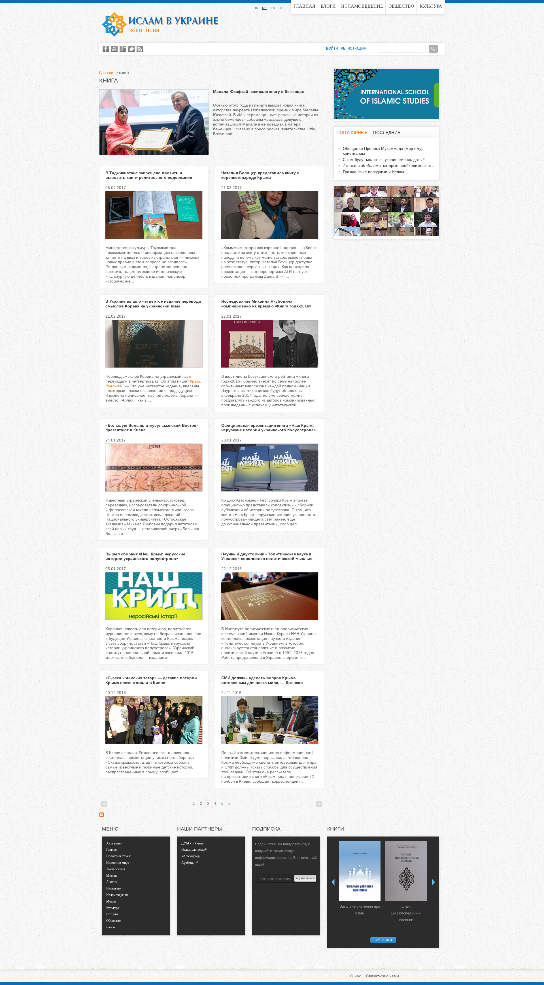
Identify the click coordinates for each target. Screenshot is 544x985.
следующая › (319, 804)
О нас (355, 976)
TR (281, 8)
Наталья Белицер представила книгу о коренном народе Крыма (260, 175)
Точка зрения (115, 869)
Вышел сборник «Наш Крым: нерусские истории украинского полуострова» (145, 556)
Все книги (383, 940)
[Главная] (160, 24)
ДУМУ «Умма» (192, 843)
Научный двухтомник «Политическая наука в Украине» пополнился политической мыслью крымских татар (267, 559)
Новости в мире (117, 863)
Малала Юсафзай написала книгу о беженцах (258, 91)
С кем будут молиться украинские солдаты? (384, 159)
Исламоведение (362, 6)
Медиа (111, 901)
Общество (401, 6)
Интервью (113, 888)
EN (273, 8)
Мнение (111, 876)
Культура (431, 6)
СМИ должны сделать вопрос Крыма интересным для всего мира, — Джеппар (262, 680)
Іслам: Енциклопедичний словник (406, 913)
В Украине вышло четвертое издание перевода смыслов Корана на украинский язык (153, 303)
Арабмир (187, 863)
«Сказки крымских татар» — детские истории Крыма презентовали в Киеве (151, 680)
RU (264, 8)
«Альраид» (189, 856)
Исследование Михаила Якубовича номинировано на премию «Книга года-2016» (266, 303)
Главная (304, 6)
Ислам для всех (192, 850)
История (112, 914)
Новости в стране (118, 856)
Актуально (114, 843)
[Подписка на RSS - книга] (101, 815)
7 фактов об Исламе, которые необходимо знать (388, 165)
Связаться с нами (382, 976)
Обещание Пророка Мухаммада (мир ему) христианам (383, 151)
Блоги (328, 6)
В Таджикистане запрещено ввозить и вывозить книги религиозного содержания (148, 175)
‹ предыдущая (104, 804)
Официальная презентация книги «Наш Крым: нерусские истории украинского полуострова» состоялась (268, 430)
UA (256, 8)
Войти (332, 48)
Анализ (111, 882)
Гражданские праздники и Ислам (373, 171)
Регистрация (353, 48)
